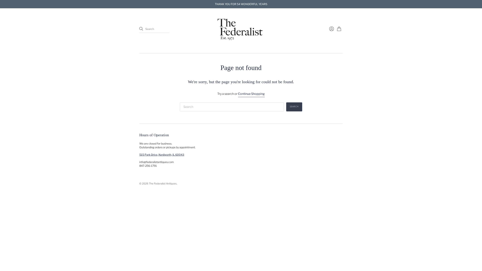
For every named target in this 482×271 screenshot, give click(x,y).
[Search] (141, 29)
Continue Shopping (251, 94)
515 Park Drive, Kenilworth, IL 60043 (161, 154)
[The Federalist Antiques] (241, 29)
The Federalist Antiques (163, 183)
